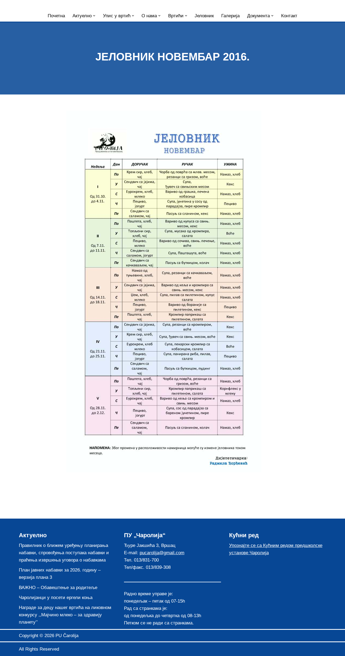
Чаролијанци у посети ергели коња (55, 597)
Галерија (230, 15)
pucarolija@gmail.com (162, 552)
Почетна (56, 15)
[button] (94, 16)
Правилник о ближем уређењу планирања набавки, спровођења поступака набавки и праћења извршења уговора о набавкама (64, 553)
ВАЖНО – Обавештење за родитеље (58, 587)
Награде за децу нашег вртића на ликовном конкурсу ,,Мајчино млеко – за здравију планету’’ (65, 615)
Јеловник (204, 15)
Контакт (289, 15)
